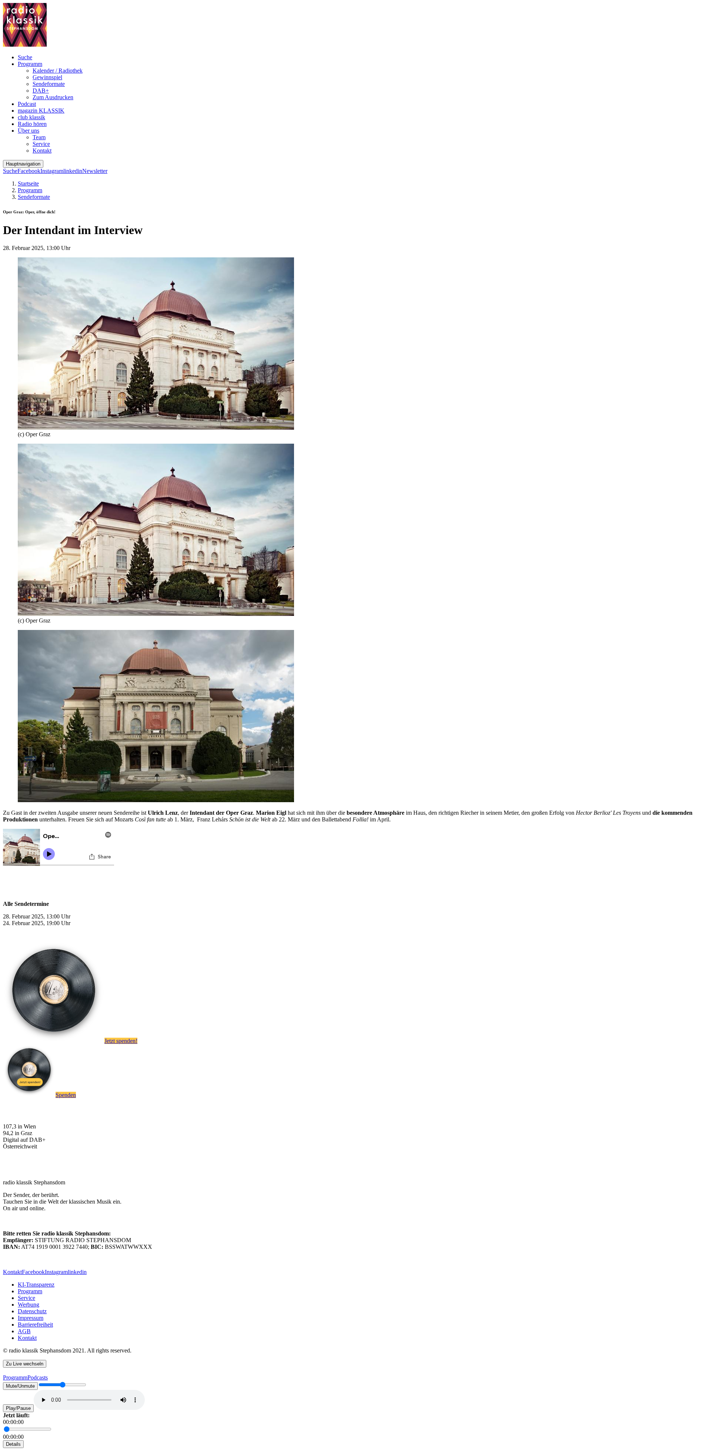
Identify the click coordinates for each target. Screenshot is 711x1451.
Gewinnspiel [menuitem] (47, 77)
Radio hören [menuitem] (32, 124)
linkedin (72, 171)
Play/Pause (18, 1408)
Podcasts (37, 1377)
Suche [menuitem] (25, 57)
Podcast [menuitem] (27, 104)
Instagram (51, 171)
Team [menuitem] (39, 137)
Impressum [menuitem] (30, 1318)
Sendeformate (34, 197)
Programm (30, 190)
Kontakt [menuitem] (42, 150)
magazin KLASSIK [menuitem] (41, 110)
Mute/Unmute (20, 1386)
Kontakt (12, 1272)
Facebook (28, 171)
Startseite (28, 183)
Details (13, 1444)
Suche (10, 171)
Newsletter (94, 171)
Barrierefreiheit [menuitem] (35, 1324)
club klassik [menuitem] (31, 117)
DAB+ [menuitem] (41, 90)
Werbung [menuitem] (28, 1304)
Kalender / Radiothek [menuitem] (58, 70)
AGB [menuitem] (24, 1331)
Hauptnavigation (23, 164)
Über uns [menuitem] (28, 130)
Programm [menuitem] (30, 64)
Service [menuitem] (41, 144)
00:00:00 (13, 1422)
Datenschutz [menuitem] (32, 1311)
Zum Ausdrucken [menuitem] (53, 97)
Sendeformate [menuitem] (49, 84)
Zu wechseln (24, 1364)
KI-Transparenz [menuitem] (36, 1284)
